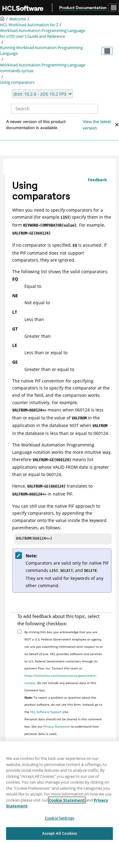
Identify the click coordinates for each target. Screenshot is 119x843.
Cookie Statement (67, 800)
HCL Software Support (46, 712)
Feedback (97, 179)
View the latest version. (97, 124)
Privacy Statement (56, 726)
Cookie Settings (59, 818)
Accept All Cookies (59, 833)
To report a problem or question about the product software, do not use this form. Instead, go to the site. (63, 704)
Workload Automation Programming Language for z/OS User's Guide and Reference (42, 33)
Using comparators (17, 82)
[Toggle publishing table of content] (107, 51)
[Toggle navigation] (113, 8)
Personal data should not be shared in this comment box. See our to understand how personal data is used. (63, 726)
